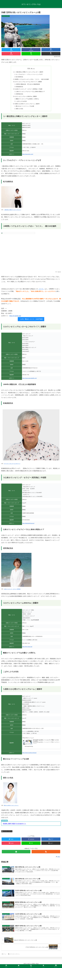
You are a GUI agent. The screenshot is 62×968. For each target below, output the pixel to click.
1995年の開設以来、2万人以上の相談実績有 (28, 84)
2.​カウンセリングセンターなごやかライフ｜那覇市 (28, 81)
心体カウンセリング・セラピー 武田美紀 (12, 589)
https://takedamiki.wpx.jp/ (28, 523)
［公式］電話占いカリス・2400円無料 (31, 319)
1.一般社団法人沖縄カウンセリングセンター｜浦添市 (28, 72)
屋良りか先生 (19, 108)
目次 (28, 68)
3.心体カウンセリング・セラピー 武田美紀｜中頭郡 (28, 89)
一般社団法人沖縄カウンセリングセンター (12, 209)
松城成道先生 (19, 86)
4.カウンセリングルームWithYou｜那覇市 (25, 96)
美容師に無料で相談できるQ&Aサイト (14, 823)
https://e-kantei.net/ (15, 316)
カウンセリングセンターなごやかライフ (12, 463)
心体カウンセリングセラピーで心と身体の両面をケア (30, 91)
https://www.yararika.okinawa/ (29, 752)
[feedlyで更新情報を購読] (16, 851)
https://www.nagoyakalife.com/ (29, 378)
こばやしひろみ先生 (21, 101)
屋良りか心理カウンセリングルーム (11, 805)
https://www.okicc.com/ (27, 154)
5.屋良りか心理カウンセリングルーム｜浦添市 (27, 103)
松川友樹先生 (19, 76)
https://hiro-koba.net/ (27, 646)
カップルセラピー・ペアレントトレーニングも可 (29, 74)
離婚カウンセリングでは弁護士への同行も (27, 98)
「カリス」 (41, 289)
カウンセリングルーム (7, 831)
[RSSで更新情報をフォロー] (46, 851)
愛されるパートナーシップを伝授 (25, 106)
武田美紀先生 (19, 94)
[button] (57, 457)
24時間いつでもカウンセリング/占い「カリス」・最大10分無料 (31, 79)
